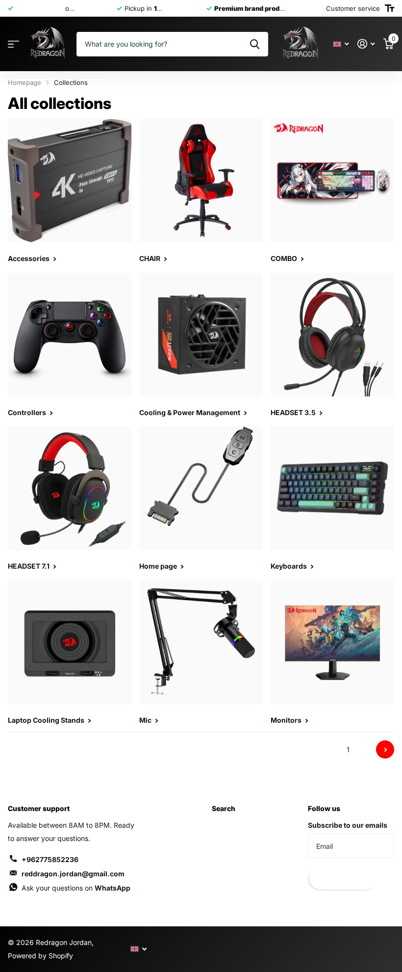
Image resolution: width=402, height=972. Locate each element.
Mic (146, 720)
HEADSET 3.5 (294, 412)
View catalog (13, 44)
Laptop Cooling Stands (47, 720)
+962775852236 (50, 859)
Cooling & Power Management (190, 412)
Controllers (28, 412)
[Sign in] (366, 44)
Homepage (24, 82)
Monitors (287, 720)
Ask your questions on (76, 888)
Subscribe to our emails (347, 825)
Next (385, 749)
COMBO (285, 258)
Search (223, 808)
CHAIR (150, 258)
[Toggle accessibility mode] (389, 8)
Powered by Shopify (40, 955)
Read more (95, 8)
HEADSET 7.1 (29, 566)
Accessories (29, 258)
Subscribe (343, 878)
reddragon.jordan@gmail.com (73, 873)
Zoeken (254, 44)
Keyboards (289, 566)
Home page (158, 566)
